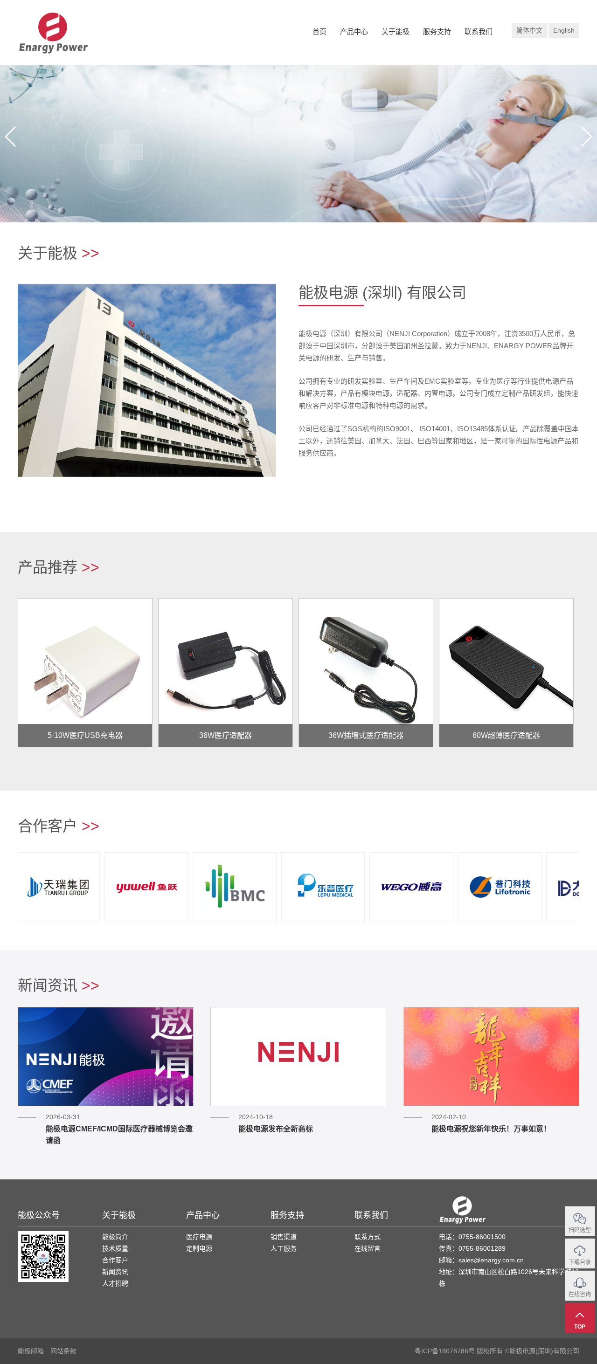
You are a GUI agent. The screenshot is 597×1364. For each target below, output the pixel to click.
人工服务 (284, 1248)
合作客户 (115, 1260)
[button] (586, 136)
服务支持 (437, 31)
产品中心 (354, 31)
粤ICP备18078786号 (445, 1351)
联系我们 (479, 31)
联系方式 (367, 1236)
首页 (319, 31)
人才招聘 (115, 1283)
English (564, 30)
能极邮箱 (31, 1351)
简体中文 (529, 30)
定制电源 (199, 1248)
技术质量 (115, 1248)
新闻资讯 (115, 1271)
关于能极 (396, 31)
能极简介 (115, 1236)
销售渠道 (284, 1236)
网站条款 (63, 1351)
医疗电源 (199, 1236)
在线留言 (367, 1248)
